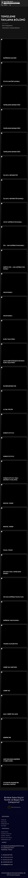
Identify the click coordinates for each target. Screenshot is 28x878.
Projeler (4, 821)
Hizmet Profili (5, 835)
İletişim (3, 825)
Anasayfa (5, 23)
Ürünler (3, 819)
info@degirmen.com (7, 864)
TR (10, 5)
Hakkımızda (4, 831)
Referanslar (5, 823)
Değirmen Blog (6, 839)
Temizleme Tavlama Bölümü (11, 28)
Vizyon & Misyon (6, 833)
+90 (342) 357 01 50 (7, 855)
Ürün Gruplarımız (7, 25)
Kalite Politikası (6, 837)
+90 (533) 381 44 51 (7, 862)
